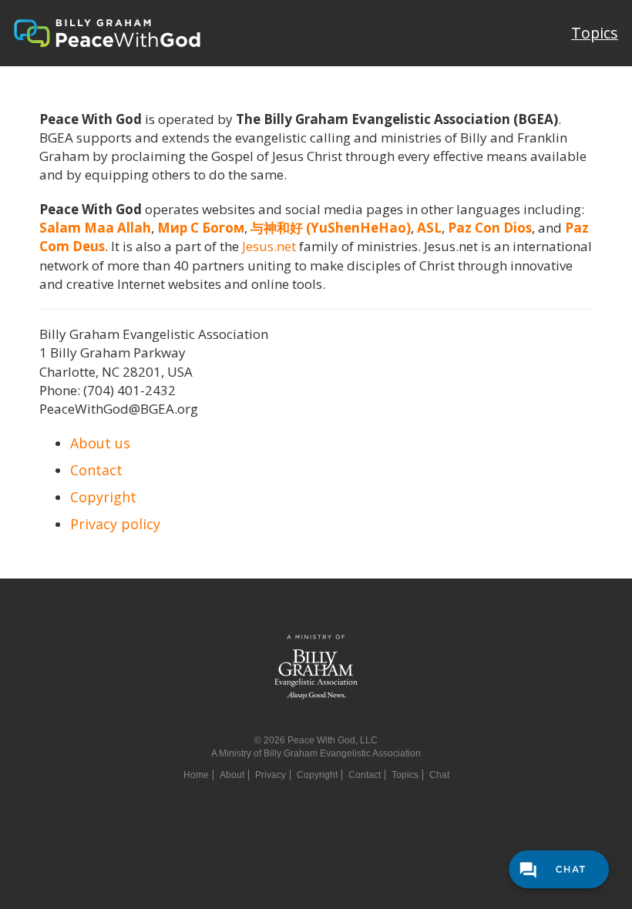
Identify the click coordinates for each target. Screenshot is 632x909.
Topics (594, 32)
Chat (439, 775)
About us (100, 443)
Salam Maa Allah (95, 227)
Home (196, 775)
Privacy (270, 775)
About (232, 775)
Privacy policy (115, 524)
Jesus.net (269, 246)
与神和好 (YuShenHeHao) (330, 227)
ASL (429, 227)
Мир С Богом (200, 227)
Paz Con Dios (490, 227)
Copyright (103, 497)
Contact (96, 470)
